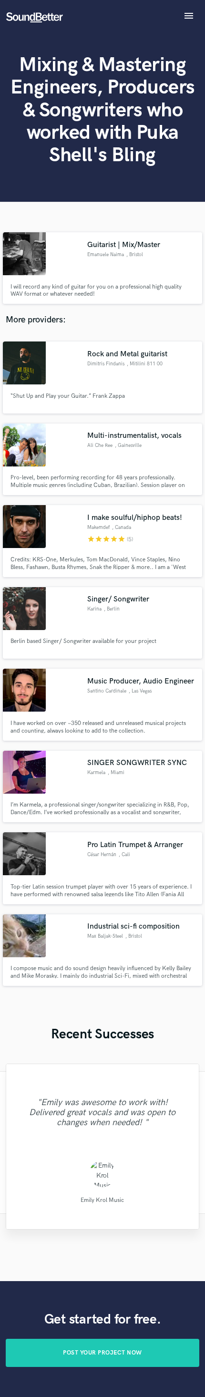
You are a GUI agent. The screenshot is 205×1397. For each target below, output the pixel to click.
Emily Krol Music (102, 1199)
